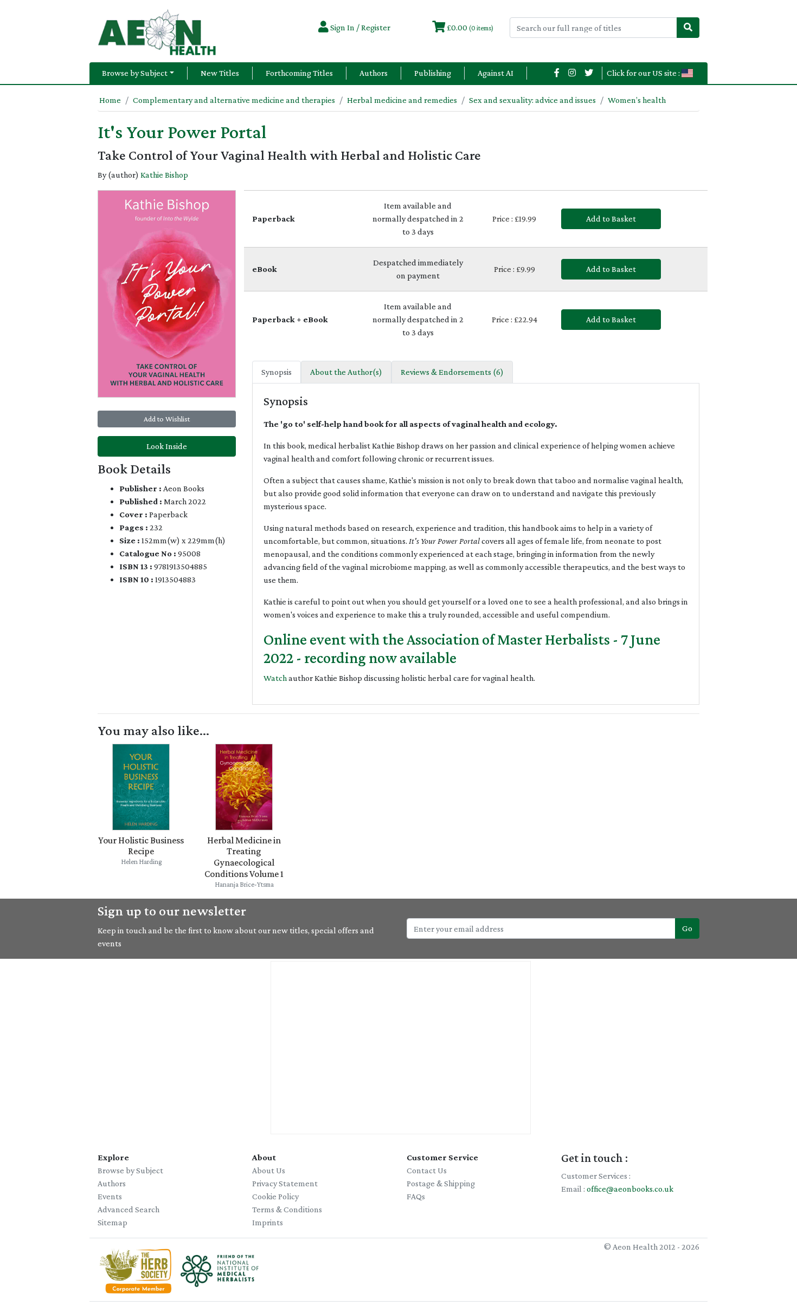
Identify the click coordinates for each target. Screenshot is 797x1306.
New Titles (220, 72)
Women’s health (637, 100)
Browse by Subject (135, 72)
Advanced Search (128, 1209)
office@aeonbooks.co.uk (630, 1188)
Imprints (267, 1222)
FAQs (416, 1196)
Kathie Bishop (164, 174)
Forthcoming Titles (299, 72)
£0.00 (469, 27)
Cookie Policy (275, 1196)
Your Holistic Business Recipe (141, 846)
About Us (268, 1170)
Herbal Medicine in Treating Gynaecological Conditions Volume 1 (244, 857)
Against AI (495, 72)
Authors (373, 72)
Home (110, 100)
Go (687, 928)
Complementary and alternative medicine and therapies (234, 100)
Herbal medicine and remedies (402, 100)
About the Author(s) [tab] (346, 371)
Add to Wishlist (167, 418)
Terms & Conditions (287, 1209)
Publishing (432, 72)
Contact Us (427, 1170)
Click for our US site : (644, 72)
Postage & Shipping (441, 1183)
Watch (275, 678)
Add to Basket (611, 218)
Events (110, 1196)
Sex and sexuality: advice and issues (532, 100)
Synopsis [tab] (276, 371)
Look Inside (166, 446)
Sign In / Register (359, 27)
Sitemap (112, 1222)
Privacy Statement (285, 1183)
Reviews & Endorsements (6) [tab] (452, 371)
